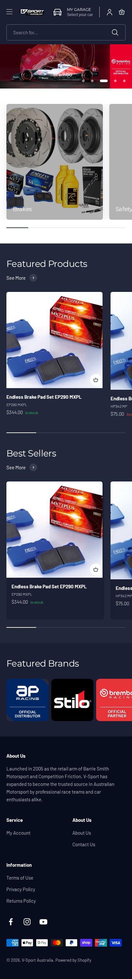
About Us (81, 833)
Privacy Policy (20, 889)
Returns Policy (21, 901)
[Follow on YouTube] (43, 921)
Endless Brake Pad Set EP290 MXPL (44, 397)
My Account (18, 833)
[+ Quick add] (96, 380)
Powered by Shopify (73, 960)
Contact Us (83, 844)
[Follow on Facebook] (10, 921)
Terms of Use (19, 878)
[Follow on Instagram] (27, 921)
